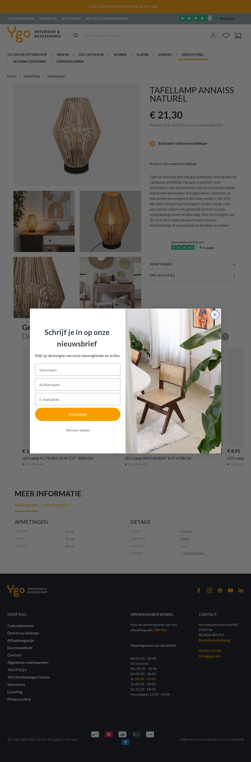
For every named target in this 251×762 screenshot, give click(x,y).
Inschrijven (78, 414)
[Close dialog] (215, 314)
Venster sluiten (78, 430)
